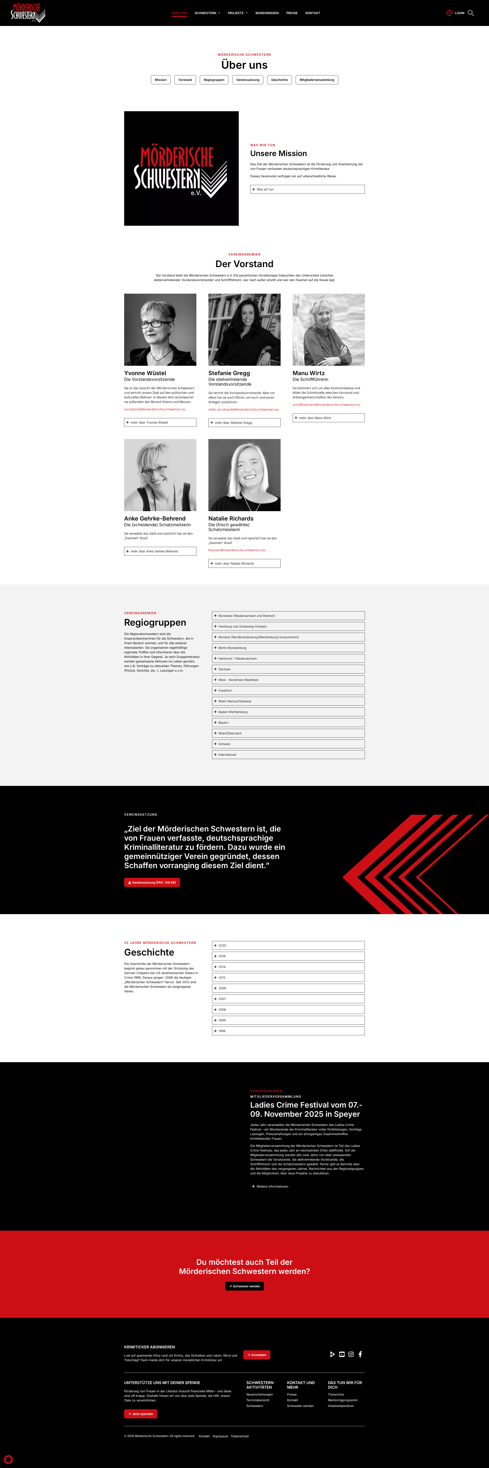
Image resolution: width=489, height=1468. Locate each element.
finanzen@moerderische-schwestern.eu (237, 550)
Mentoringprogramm (343, 1400)
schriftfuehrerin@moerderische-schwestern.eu (327, 405)
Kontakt (312, 13)
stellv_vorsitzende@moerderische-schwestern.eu (243, 409)
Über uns (179, 13)
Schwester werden (300, 1406)
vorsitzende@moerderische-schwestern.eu (155, 409)
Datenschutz (240, 1436)
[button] (8, 1459)
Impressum (220, 1436)
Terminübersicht (257, 1400)
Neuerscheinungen (259, 1394)
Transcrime (336, 1394)
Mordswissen (267, 13)
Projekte (236, 13)
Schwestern (205, 13)
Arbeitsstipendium (341, 1406)
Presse (292, 13)
